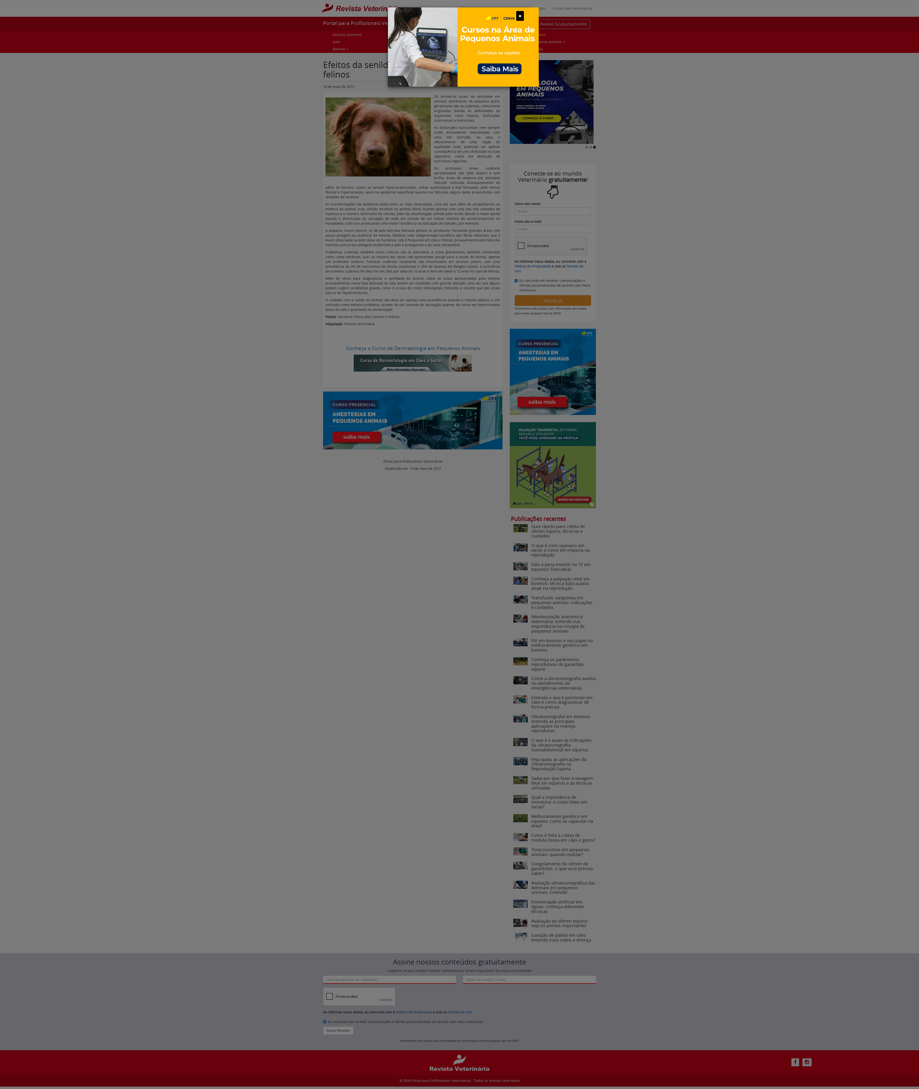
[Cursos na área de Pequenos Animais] (463, 46)
